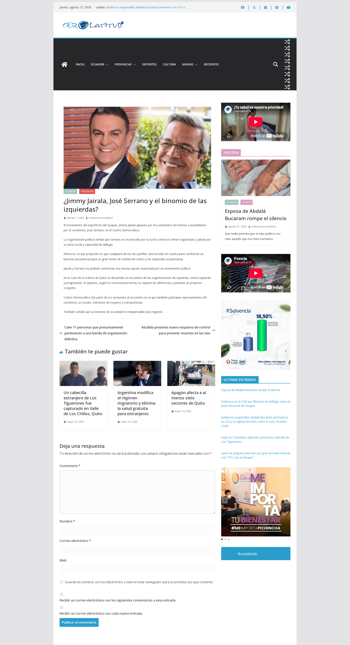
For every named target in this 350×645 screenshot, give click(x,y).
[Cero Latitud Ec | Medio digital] (64, 64)
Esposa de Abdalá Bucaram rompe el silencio (256, 215)
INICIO (80, 64)
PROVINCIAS (123, 64)
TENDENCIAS (87, 191)
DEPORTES (149, 64)
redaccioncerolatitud (101, 218)
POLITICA (246, 202)
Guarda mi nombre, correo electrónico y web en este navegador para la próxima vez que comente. (139, 582)
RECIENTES (211, 64)
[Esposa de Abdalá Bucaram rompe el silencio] (255, 178)
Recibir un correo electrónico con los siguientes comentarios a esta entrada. (118, 600)
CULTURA (169, 64)
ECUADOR (97, 64)
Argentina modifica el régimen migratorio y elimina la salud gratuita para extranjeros (136, 403)
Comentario (70, 466)
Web (63, 560)
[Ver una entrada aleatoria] (287, 41)
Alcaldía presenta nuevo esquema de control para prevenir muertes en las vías (176, 330)
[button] (106, 64)
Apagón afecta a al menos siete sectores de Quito (188, 398)
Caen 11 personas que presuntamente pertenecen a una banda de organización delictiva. (95, 333)
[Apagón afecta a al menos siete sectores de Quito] (191, 363)
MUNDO (187, 64)
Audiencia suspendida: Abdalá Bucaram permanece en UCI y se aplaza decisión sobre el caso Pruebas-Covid (145, 9)
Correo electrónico (75, 540)
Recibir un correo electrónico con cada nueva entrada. (101, 613)
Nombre (67, 521)
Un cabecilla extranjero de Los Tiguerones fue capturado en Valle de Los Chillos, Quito (83, 403)
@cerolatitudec (247, 553)
